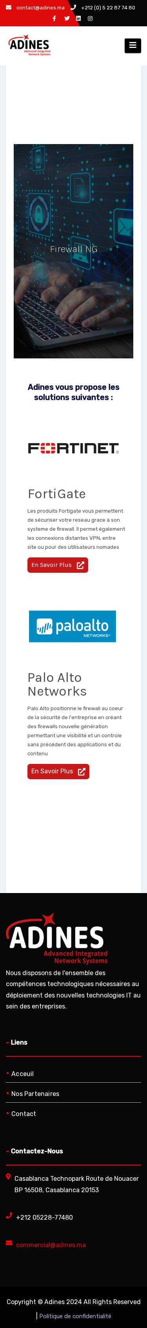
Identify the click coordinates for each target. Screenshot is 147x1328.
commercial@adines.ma (51, 1245)
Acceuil (22, 1074)
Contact (23, 1114)
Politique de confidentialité (75, 1316)
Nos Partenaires (35, 1094)
